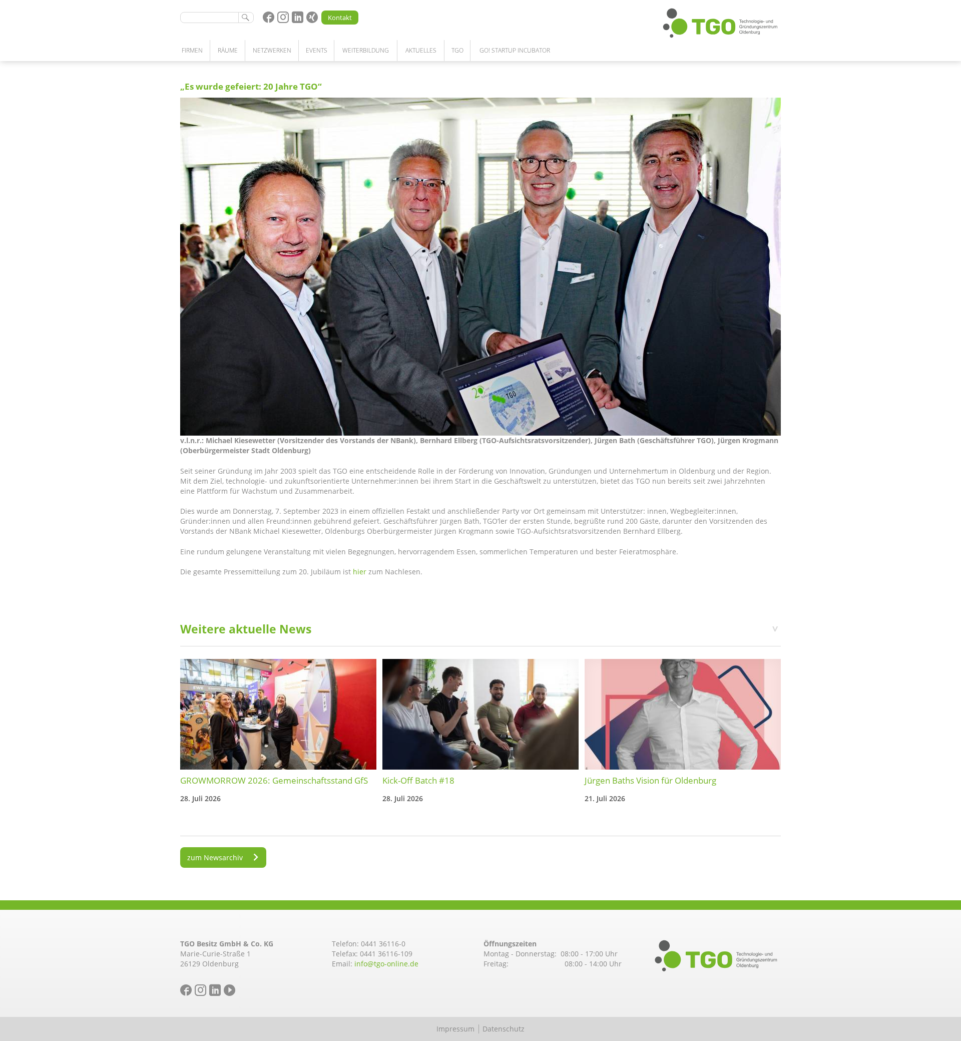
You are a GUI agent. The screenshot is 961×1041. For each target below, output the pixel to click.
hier (359, 571)
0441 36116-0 (383, 943)
